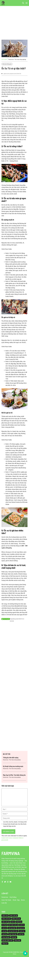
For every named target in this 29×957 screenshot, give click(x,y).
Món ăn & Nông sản (7, 64)
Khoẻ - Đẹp (16, 900)
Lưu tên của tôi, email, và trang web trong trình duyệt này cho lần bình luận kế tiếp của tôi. (15, 824)
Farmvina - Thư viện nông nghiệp (17, 59)
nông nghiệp (6, 937)
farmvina (18, 921)
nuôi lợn (4, 934)
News (23, 900)
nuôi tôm (21, 934)
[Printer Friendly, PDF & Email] (5, 619)
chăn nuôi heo (6, 918)
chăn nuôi (5, 915)
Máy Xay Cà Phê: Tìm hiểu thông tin (14, 775)
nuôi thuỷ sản (13, 934)
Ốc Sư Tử (19, 73)
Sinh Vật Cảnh (6, 900)
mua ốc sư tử (13, 73)
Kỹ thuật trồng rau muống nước (13, 766)
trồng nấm (17, 940)
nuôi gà (4, 931)
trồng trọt (5, 943)
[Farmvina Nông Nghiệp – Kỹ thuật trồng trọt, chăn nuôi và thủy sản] (3, 3)
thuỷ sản (13, 937)
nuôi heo (22, 931)
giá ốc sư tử (6, 73)
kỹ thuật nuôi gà (13, 925)
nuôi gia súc (20, 928)
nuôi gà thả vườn (13, 931)
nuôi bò (22, 925)
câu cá (12, 921)
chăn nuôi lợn (16, 918)
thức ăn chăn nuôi (7, 940)
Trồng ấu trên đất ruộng (10, 757)
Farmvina (4, 897)
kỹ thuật (4, 925)
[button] (23, 3)
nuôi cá (4, 928)
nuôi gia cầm (11, 928)
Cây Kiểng (13, 897)
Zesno (14, 954)
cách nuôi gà (5, 921)
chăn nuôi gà (13, 915)
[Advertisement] (14, 21)
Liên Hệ (4, 903)
